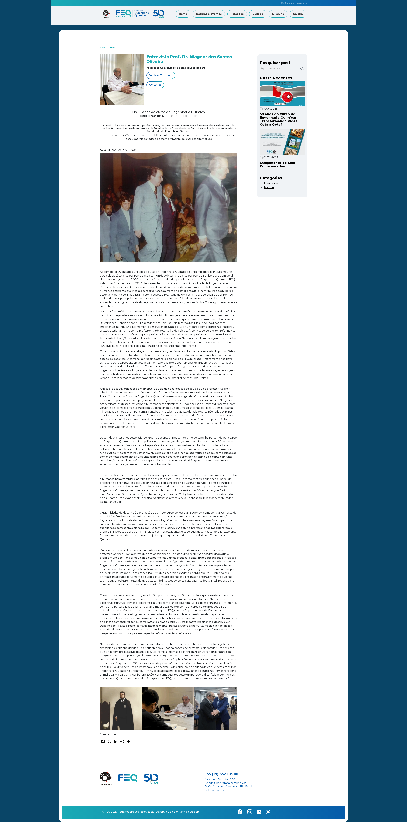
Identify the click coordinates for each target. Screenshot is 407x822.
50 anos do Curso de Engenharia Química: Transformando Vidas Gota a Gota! (278, 119)
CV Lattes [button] (155, 84)
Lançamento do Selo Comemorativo (277, 164)
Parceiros (237, 13)
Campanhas (271, 183)
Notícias (269, 187)
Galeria (298, 13)
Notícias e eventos (209, 13)
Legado (258, 13)
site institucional (299, 2)
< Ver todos (107, 47)
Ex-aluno (278, 13)
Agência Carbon (189, 811)
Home (183, 13)
